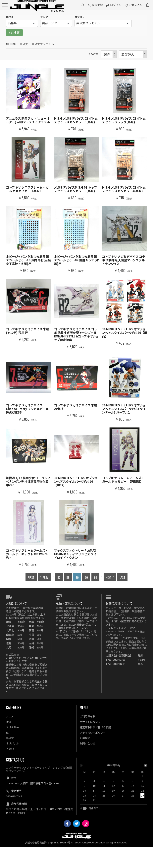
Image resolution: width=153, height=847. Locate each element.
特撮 (8, 722)
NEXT (109, 577)
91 (95, 577)
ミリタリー (12, 727)
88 (68, 577)
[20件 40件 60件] (109, 54)
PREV (45, 577)
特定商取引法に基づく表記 (95, 727)
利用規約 (85, 738)
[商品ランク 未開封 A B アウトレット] (56, 23)
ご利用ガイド (87, 716)
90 (86, 577)
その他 (10, 749)
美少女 (24, 44)
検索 (16, 32)
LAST (122, 577)
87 (58, 577)
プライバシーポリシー (93, 733)
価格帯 (10, 17)
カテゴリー (81, 17)
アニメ (10, 716)
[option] (113, 784)
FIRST (31, 577)
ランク (44, 17)
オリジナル (12, 743)
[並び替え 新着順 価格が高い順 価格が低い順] (133, 54)
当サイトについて (90, 722)
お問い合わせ (87, 743)
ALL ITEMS (11, 44)
